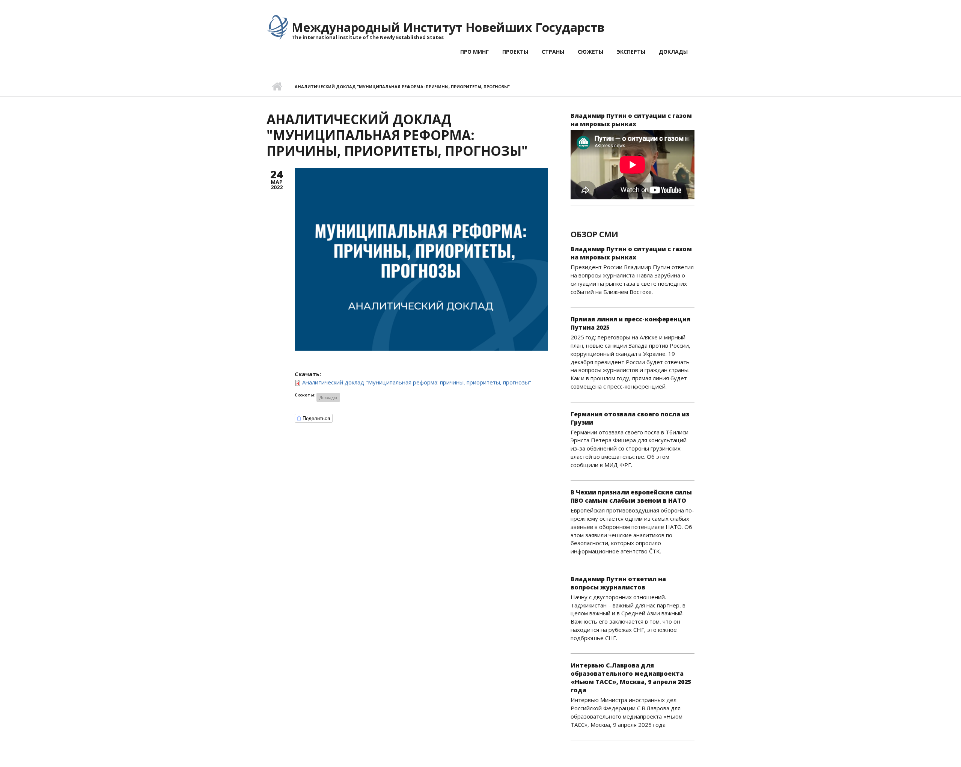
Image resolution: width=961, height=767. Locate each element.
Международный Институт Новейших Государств (448, 27)
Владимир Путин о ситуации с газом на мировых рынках (631, 120)
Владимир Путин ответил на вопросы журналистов (618, 583)
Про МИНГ (474, 51)
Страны (553, 51)
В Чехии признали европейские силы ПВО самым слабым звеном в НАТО (631, 496)
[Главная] (277, 26)
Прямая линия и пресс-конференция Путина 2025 (630, 323)
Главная (277, 86)
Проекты (515, 51)
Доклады (673, 51)
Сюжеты (590, 51)
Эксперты (631, 51)
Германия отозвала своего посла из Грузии (630, 418)
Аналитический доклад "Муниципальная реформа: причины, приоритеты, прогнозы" (416, 382)
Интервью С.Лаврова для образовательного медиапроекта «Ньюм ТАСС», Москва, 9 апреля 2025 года (631, 677)
